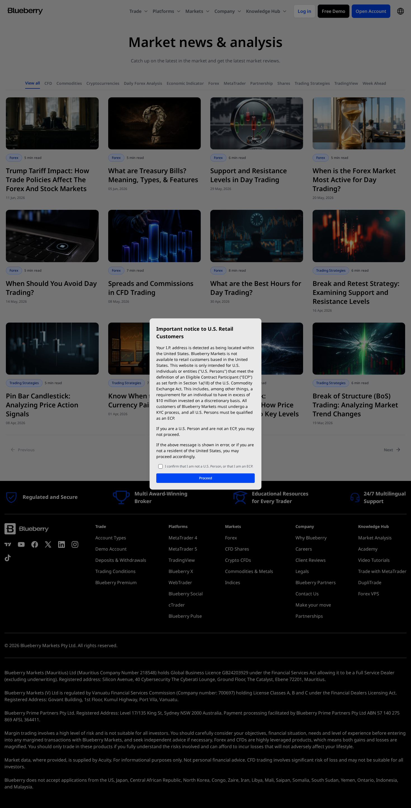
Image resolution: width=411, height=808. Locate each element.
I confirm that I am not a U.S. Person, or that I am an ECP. (209, 466)
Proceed (205, 478)
